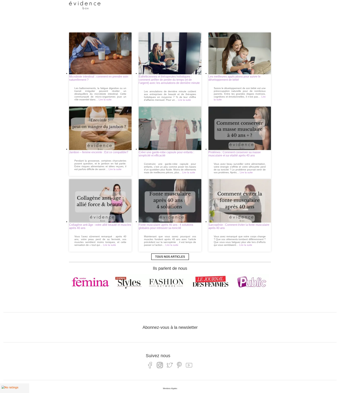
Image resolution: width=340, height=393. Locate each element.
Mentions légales (170, 388)
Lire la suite (105, 99)
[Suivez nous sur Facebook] (150, 365)
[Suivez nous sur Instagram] (159, 365)
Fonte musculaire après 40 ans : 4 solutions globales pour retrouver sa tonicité (166, 226)
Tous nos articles (170, 256)
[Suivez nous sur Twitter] (169, 365)
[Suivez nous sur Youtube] (189, 365)
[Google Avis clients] (14, 388)
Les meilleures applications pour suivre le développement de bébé (234, 78)
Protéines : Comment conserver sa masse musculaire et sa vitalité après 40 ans (234, 154)
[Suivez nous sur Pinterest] (179, 365)
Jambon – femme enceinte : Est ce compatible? (98, 152)
